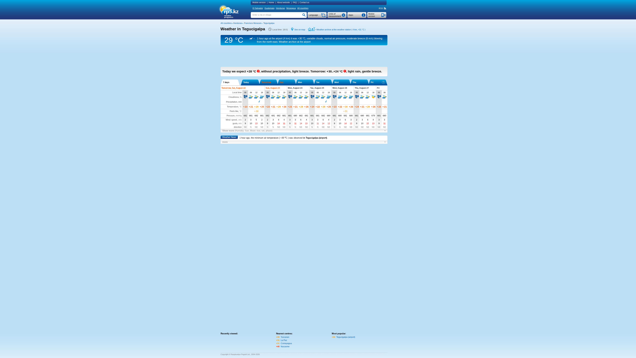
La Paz (284, 340)
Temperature (232, 107)
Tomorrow (266, 82)
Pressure (231, 116)
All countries (302, 8)
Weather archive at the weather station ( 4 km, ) (341, 30)
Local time (237, 92)
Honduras (280, 8)
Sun (281, 82)
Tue (317, 82)
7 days (226, 82)
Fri (372, 82)
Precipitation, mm (234, 102)
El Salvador (258, 8)
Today (246, 82)
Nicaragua (291, 8)
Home (271, 2)
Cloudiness (234, 97)
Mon (300, 82)
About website (283, 2)
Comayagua (286, 343)
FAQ (295, 2)
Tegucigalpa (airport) (345, 337)
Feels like (234, 111)
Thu (354, 82)
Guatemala (269, 8)
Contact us (304, 2)
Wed (336, 82)
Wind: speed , (234, 120)
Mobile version (259, 2)
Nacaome (285, 346)
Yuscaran (285, 337)
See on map (299, 30)
